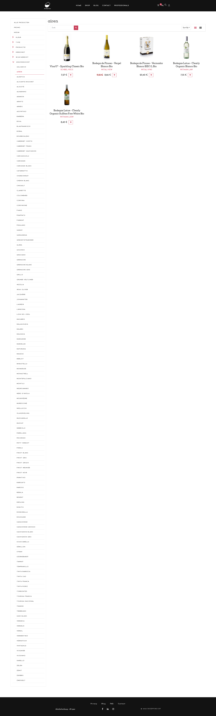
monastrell (22, 373)
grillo (20, 274)
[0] (157, 5)
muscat (20, 423)
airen (19, 72)
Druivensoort (23, 62)
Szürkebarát (23, 556)
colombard (22, 195)
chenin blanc (23, 180)
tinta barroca (23, 571)
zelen (19, 665)
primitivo (21, 477)
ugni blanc (22, 616)
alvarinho (21, 91)
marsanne (21, 339)
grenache (21, 260)
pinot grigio (23, 462)
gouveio (21, 250)
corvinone (22, 205)
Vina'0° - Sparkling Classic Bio (67, 66)
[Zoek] (76, 28)
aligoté (20, 87)
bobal (19, 131)
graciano (21, 255)
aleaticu (21, 77)
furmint (20, 220)
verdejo (21, 626)
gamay (20, 230)
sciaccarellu (23, 542)
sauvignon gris (24, 537)
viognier (21, 650)
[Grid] (195, 27)
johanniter (22, 299)
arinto (20, 101)
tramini (20, 606)
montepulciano (24, 378)
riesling (20, 502)
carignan (21, 161)
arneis (20, 106)
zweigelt (21, 680)
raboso (20, 487)
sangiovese (22, 522)
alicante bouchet (25, 82)
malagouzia (22, 324)
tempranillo (23, 566)
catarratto (22, 171)
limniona (21, 309)
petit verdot (23, 443)
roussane (21, 517)
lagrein (20, 304)
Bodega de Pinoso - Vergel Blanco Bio (106, 65)
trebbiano (21, 611)
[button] (186, 28)
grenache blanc (24, 265)
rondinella (22, 512)
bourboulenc (23, 136)
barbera (20, 116)
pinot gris (22, 458)
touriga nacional (25, 601)
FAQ (112, 704)
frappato (21, 215)
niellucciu (22, 408)
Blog (104, 704)
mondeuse (21, 368)
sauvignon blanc (25, 532)
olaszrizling (23, 413)
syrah (19, 551)
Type (18, 42)
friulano (21, 225)
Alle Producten (21, 22)
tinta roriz (22, 586)
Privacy (94, 704)
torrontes (22, 591)
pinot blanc (22, 453)
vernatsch (22, 641)
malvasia (21, 334)
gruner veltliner (25, 279)
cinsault (21, 185)
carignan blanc (24, 166)
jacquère (21, 294)
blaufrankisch (23, 126)
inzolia (20, 284)
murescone (22, 403)
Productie (21, 47)
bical (19, 121)
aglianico (21, 67)
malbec (20, 329)
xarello (21, 660)
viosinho (21, 655)
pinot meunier (23, 467)
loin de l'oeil (23, 314)
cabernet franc (24, 146)
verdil (20, 631)
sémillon (21, 547)
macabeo (21, 319)
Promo (17, 27)
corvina (21, 200)
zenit (19, 670)
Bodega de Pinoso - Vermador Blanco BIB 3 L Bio (146, 65)
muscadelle (22, 418)
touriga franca (24, 596)
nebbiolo (21, 428)
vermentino (22, 636)
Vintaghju (21, 645)
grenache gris (23, 269)
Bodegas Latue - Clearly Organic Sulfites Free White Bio (67, 112)
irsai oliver (22, 289)
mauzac (20, 354)
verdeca (21, 621)
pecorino (21, 438)
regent (20, 497)
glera (19, 245)
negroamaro (23, 388)
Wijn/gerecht (22, 57)
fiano (19, 210)
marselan (21, 344)
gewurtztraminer (25, 240)
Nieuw (17, 32)
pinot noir (22, 472)
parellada (21, 433)
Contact (121, 704)
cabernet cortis (24, 141)
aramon (20, 96)
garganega (22, 235)
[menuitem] (78, 6)
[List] (200, 27)
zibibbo (20, 675)
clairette (21, 190)
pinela (20, 448)
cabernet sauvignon (26, 151)
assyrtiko (21, 111)
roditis (20, 507)
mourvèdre (22, 398)
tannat (20, 561)
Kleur (18, 37)
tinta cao (21, 576)
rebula (20, 492)
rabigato (21, 482)
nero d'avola (23, 393)
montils (21, 383)
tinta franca (23, 581)
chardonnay (23, 176)
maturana (21, 349)
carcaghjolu (23, 156)
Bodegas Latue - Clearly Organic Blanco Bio (186, 65)
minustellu (22, 364)
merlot (20, 359)
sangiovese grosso (26, 527)
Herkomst (20, 52)
